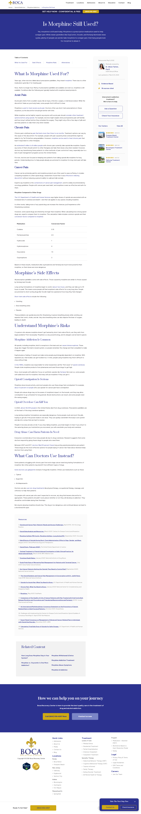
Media (56, 747)
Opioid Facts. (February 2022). (30, 547)
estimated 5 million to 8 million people (30, 145)
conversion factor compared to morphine (29, 217)
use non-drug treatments (35, 488)
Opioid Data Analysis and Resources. (32, 531)
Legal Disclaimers (118, 763)
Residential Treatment (90, 746)
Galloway (57, 770)
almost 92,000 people (28, 408)
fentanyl (63, 372)
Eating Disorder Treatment (92, 772)
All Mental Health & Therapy (92, 775)
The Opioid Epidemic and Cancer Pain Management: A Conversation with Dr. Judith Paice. (50, 576)
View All (120, 126)
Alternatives (66, 62)
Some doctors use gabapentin (25, 470)
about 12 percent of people (24, 388)
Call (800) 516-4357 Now (56, 716)
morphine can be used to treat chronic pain (66, 138)
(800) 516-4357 (91, 11)
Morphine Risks (51, 62)
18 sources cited (107, 88)
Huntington (57, 785)
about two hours (59, 287)
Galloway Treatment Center (113, 161)
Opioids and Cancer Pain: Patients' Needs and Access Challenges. (42, 525)
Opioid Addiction (20, 7)
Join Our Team (117, 774)
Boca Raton (57, 762)
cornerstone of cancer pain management (48, 183)
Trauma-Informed (89, 766)
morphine (68, 80)
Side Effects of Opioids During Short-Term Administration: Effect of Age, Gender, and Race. (50, 540)
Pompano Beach (59, 764)
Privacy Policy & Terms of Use (120, 759)
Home (10, 7)
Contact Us (57, 749)
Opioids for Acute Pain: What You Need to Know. (37, 582)
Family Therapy (88, 769)
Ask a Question (110, 109)
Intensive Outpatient (90, 752)
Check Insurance (128, 807)
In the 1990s (19, 365)
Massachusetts (57, 791)
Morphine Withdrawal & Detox (63, 655)
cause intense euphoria (70, 345)
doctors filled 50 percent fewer (43, 445)
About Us (57, 744)
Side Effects (36, 62)
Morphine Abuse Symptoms (62, 665)
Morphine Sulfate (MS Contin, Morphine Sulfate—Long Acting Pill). (42, 536)
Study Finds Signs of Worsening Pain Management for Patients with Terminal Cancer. (48, 562)
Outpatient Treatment (90, 755)
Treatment (87, 738)
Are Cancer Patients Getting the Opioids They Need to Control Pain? (43, 569)
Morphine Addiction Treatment (63, 660)
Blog (55, 752)
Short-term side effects (23, 296)
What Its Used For (21, 62)
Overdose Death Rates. (28, 558)
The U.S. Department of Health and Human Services (32, 197)
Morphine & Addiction (59, 670)
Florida (54, 759)
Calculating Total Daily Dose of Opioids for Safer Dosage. (40, 626)
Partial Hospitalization (90, 749)
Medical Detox (88, 743)
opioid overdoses (79, 365)
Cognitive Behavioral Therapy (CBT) (95, 764)
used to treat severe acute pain (34, 108)
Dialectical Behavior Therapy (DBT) (94, 761)
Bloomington (58, 782)
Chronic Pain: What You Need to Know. (34, 587)
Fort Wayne (57, 788)
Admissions (57, 741)
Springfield (57, 794)
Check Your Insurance (110, 116)
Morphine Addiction (33, 7)
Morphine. (24, 593)
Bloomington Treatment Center (114, 148)
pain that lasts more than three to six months (48, 133)
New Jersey (56, 768)
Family (115, 751)
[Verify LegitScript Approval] (26, 769)
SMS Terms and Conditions (118, 767)
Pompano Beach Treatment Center (112, 136)
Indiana (54, 779)
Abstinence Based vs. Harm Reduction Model (120, 747)
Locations (56, 756)
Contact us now (85, 716)
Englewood (57, 773)
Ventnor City (58, 776)
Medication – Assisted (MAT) (120, 742)
